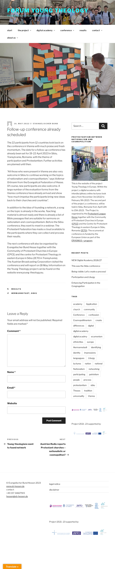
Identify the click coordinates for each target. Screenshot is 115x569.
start (9, 30)
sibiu (34, 293)
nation (88, 363)
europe (90, 342)
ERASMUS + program (82, 240)
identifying (96, 347)
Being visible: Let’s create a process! (89, 271)
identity (76, 352)
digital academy (45, 30)
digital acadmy (80, 336)
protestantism (80, 385)
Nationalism (79, 369)
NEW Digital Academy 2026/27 (87, 260)
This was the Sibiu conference (86, 266)
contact (96, 30)
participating (79, 374)
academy (77, 304)
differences (78, 325)
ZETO (84, 230)
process (87, 379)
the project (23, 30)
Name (11, 372)
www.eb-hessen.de (15, 486)
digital (91, 325)
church (76, 309)
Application (91, 304)
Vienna (91, 396)
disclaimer (54, 489)
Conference (79, 315)
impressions (90, 352)
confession (93, 315)
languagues (78, 358)
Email (11, 387)
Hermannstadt (20, 293)
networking (94, 369)
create (99, 320)
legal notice (54, 484)
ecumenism (96, 336)
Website (12, 403)
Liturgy (91, 358)
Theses (76, 390)
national (98, 363)
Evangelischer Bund (45, 124)
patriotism (94, 374)
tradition (88, 390)
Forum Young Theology (48, 10)
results (83, 30)
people (76, 379)
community (89, 309)
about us (11, 37)
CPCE (75, 223)
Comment (14, 331)
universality (78, 396)
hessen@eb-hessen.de (17, 496)
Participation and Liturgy (83, 277)
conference (66, 30)
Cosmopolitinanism (82, 320)
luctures (77, 363)
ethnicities (78, 342)
